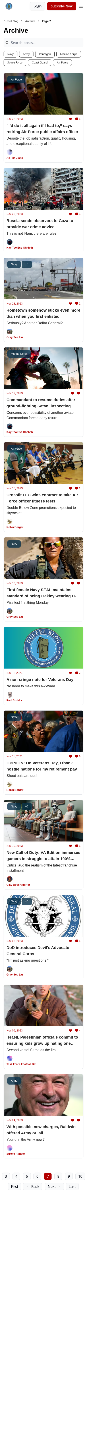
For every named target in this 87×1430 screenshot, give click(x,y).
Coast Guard (40, 62)
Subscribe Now (61, 6)
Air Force (62, 62)
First (14, 1186)
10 (80, 1176)
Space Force (15, 62)
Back (35, 1186)
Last (72, 1186)
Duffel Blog (11, 21)
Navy (10, 54)
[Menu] (80, 5)
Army (26, 54)
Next (52, 1186)
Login (37, 6)
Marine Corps (68, 54)
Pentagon (45, 54)
